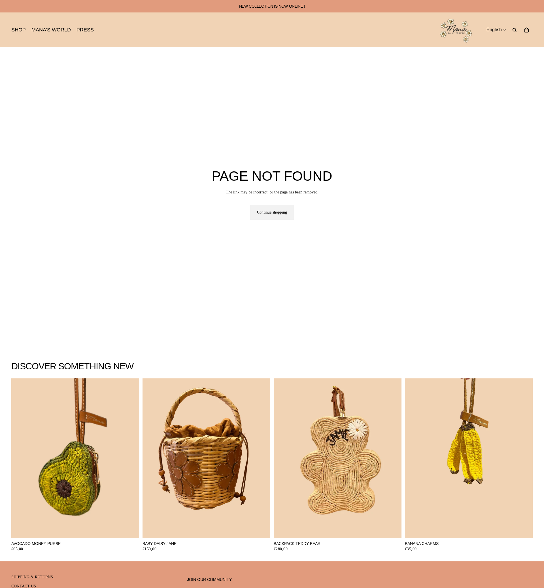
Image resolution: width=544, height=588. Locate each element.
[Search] (514, 30)
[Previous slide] (151, 458)
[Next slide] (261, 458)
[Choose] (393, 529)
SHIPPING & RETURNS (32, 577)
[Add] (130, 529)
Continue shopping (272, 212)
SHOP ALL (523, 369)
